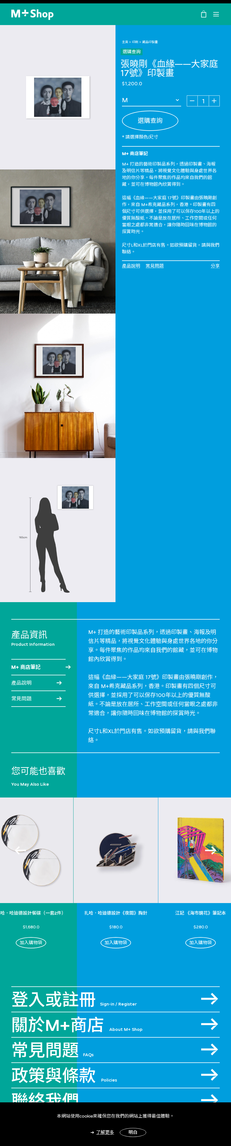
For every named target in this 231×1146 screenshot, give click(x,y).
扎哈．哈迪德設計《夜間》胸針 (115, 913)
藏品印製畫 (150, 42)
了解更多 (105, 1132)
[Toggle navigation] (216, 14)
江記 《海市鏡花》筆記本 (200, 913)
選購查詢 (132, 51)
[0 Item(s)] (203, 14)
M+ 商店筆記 (26, 667)
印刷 (135, 42)
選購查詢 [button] (150, 120)
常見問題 (155, 265)
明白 (132, 1132)
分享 (215, 265)
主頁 (125, 42)
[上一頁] (20, 850)
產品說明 (131, 265)
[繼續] (211, 850)
